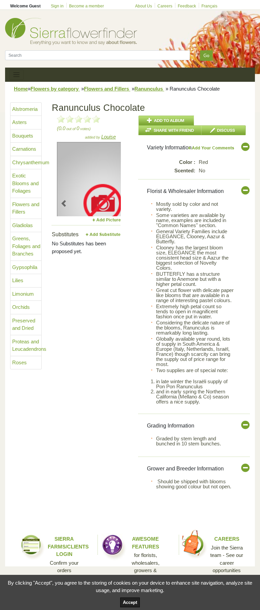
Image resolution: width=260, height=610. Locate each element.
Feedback (187, 6)
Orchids (21, 307)
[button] (64, 203)
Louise (108, 137)
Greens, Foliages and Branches (26, 246)
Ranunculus (149, 89)
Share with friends (169, 130)
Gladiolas (22, 225)
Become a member (86, 6)
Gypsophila (24, 267)
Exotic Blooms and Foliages (25, 183)
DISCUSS (223, 130)
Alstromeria (25, 109)
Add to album (166, 120)
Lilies (17, 280)
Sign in (57, 6)
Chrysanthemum (27, 162)
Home (21, 89)
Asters (19, 122)
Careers (164, 6)
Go (206, 55)
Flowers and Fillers (107, 89)
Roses (19, 362)
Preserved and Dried (23, 324)
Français (209, 6)
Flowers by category (55, 89)
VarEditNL (211, 147)
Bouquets (22, 136)
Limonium (23, 294)
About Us (143, 6)
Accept (130, 602)
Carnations (24, 149)
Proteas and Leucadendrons (27, 345)
